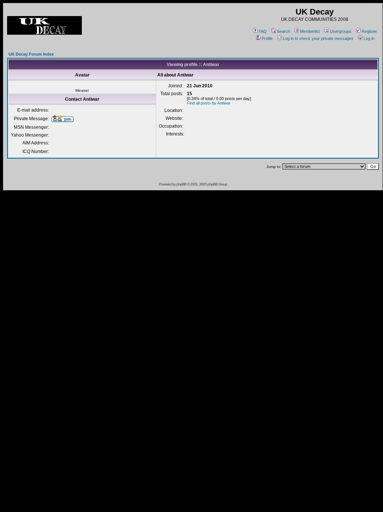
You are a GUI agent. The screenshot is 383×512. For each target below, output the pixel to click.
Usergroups (341, 31)
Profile (267, 38)
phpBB (181, 184)
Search (283, 31)
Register (369, 31)
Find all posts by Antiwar (209, 103)
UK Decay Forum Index (31, 54)
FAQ (263, 31)
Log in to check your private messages (318, 38)
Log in (369, 38)
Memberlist (310, 31)
